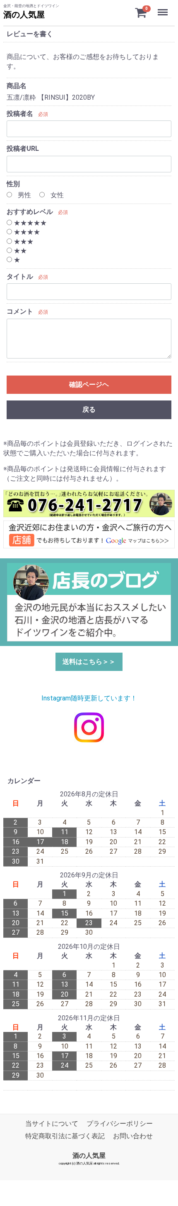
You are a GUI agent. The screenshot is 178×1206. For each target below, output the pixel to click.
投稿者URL (23, 148)
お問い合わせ (133, 1136)
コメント (20, 311)
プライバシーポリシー (120, 1123)
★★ (19, 251)
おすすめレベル (30, 212)
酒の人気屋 (24, 15)
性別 (13, 184)
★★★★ (26, 232)
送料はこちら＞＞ (89, 662)
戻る (89, 409)
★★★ (23, 242)
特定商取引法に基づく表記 (65, 1136)
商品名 (16, 86)
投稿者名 (20, 114)
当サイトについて (51, 1123)
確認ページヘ (89, 384)
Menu (164, 8)
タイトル (20, 276)
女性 (56, 195)
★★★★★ (29, 223)
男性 (23, 195)
